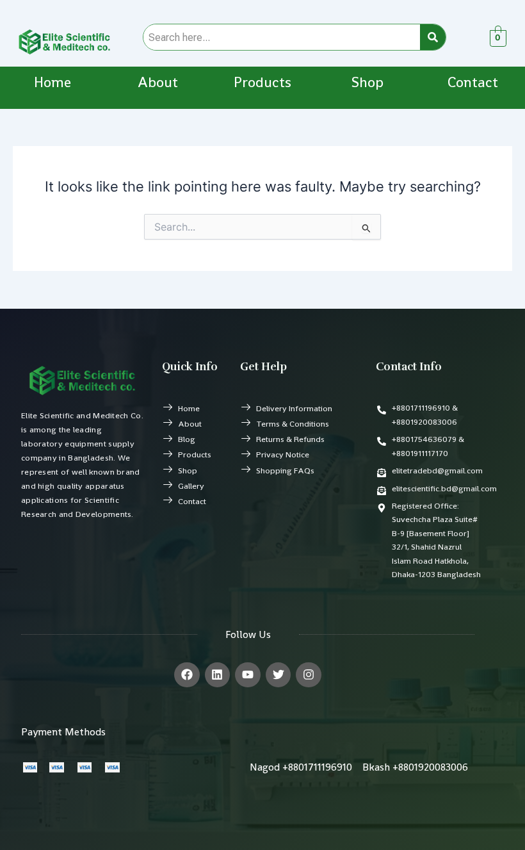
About (158, 82)
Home (52, 82)
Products (262, 82)
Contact (473, 82)
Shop (367, 82)
